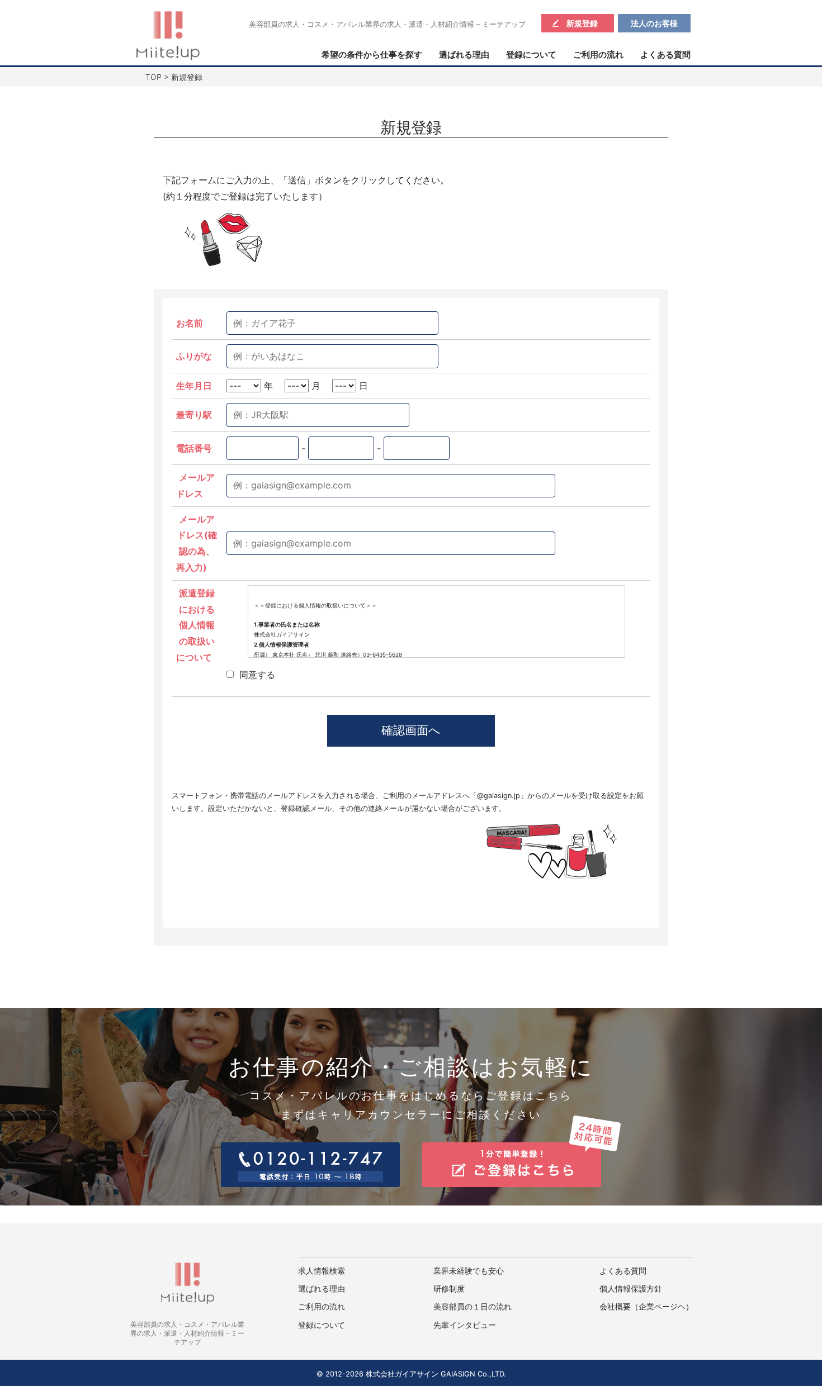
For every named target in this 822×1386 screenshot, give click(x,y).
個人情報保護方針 (630, 1288)
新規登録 (582, 23)
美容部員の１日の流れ (472, 1306)
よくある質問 (665, 55)
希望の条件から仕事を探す (372, 55)
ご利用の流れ (598, 55)
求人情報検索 (321, 1270)
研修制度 (449, 1288)
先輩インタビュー (464, 1325)
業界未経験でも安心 (468, 1270)
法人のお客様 (654, 23)
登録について (531, 55)
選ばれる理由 (464, 55)
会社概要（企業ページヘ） (646, 1306)
